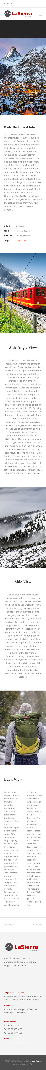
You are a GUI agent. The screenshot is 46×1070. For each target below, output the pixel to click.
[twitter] (11, 4)
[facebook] (4, 4)
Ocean (19, 240)
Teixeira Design (35, 1061)
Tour (24, 240)
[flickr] (7, 4)
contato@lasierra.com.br (17, 1042)
